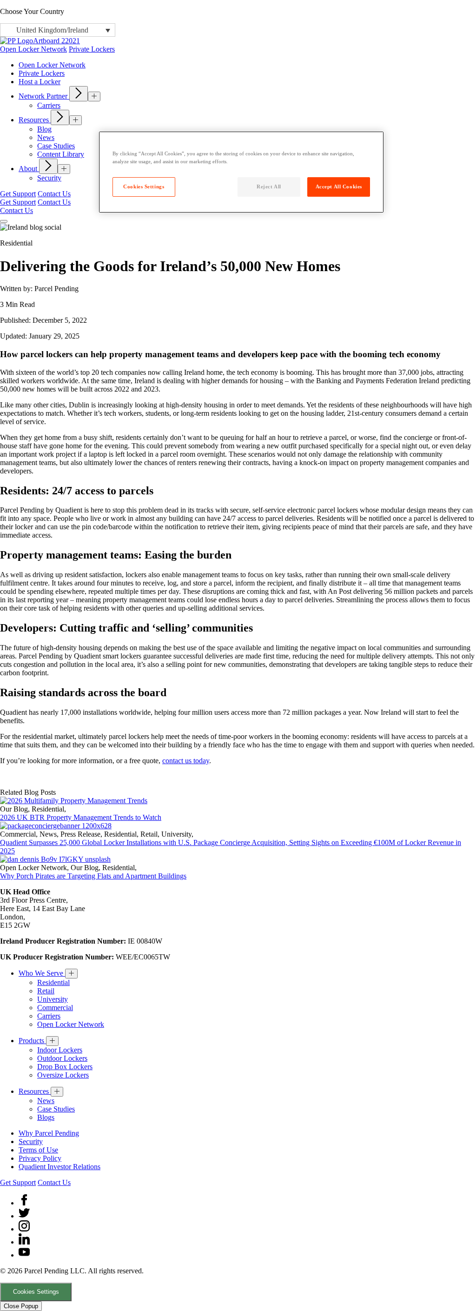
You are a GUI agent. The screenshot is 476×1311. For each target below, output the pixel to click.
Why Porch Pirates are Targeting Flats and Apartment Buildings (93, 876)
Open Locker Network (33, 49)
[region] (241, 172)
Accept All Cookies (339, 186)
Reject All (269, 186)
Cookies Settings (36, 1291)
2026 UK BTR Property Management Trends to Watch (80, 817)
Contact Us (54, 194)
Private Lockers (92, 49)
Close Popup (21, 1306)
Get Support (18, 194)
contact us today (185, 761)
